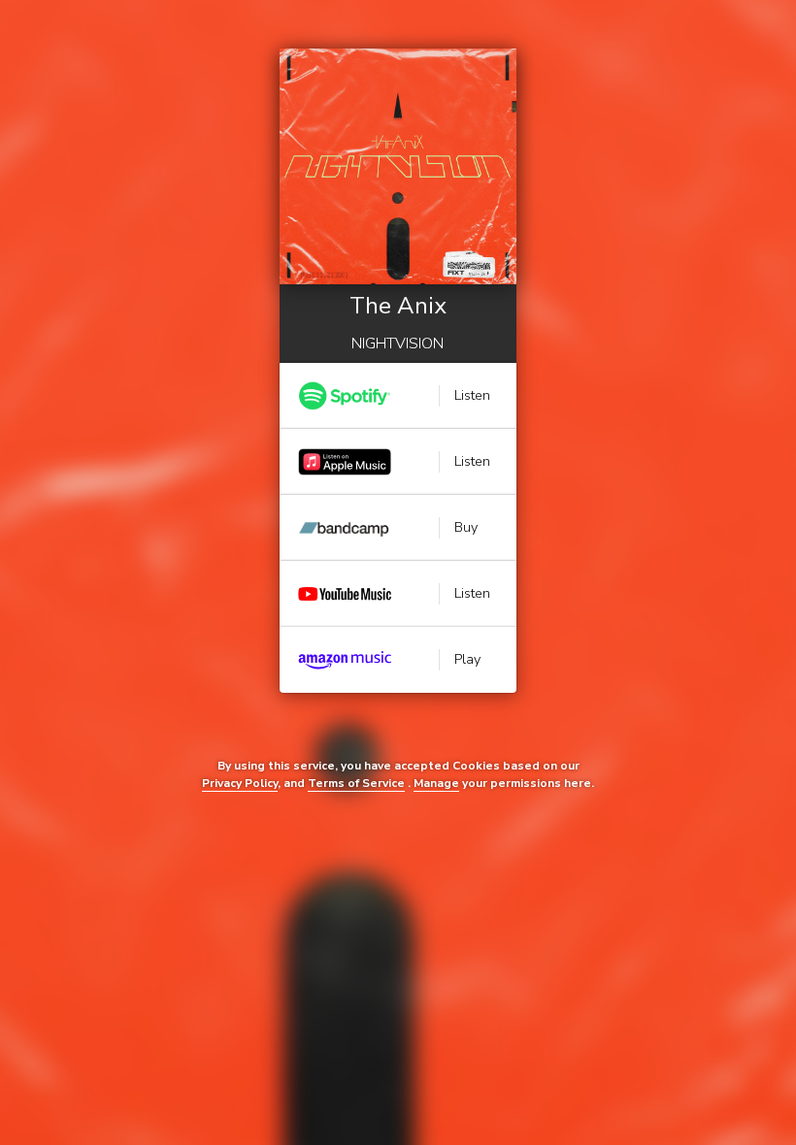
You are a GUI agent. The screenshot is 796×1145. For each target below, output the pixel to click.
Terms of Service (356, 783)
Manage (436, 783)
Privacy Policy (240, 783)
